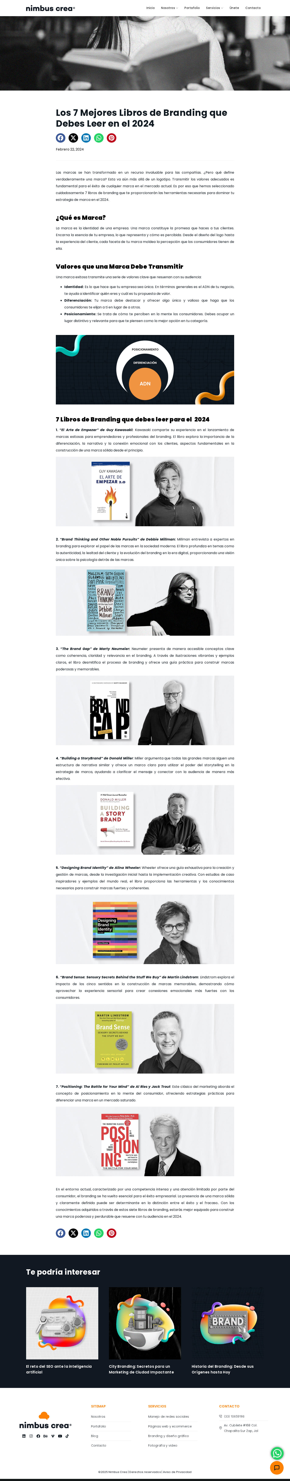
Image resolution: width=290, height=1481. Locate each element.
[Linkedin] (23, 1436)
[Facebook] (38, 1436)
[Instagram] (31, 1436)
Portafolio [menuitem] (192, 8)
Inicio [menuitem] (150, 8)
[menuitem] (169, 8)
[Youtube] (59, 1436)
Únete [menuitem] (234, 8)
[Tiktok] (67, 1436)
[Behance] (45, 1436)
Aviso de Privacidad (177, 1472)
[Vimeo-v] (52, 1436)
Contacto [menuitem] (253, 8)
